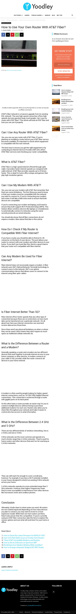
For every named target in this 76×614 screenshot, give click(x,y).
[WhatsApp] (17, 35)
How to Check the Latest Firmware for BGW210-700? (24, 535)
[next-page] (56, 136)
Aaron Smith (6, 30)
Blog (53, 15)
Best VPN (59, 15)
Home (3, 20)
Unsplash (19, 70)
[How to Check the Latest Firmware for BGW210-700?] (56, 119)
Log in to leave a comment (9, 570)
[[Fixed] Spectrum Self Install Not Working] (56, 111)
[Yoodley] (38, 7)
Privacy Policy (58, 612)
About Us (27, 612)
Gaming (27, 15)
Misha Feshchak (10, 70)
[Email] (22, 35)
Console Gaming (36, 15)
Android (47, 15)
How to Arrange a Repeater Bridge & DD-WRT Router (23, 547)
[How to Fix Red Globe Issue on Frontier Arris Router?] (56, 128)
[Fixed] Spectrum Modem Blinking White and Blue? (23, 545)
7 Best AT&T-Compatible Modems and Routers (21, 540)
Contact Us (67, 612)
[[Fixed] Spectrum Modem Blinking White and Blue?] (56, 101)
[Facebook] (3, 35)
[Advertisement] (25, 87)
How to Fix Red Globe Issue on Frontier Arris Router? (23, 538)
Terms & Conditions (37, 612)
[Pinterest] (12, 35)
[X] (8, 35)
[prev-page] (53, 136)
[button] (72, 15)
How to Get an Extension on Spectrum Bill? (20, 543)
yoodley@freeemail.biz (34, 605)
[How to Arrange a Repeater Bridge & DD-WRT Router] (56, 92)
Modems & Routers (12, 20)
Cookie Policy (48, 612)
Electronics (17, 15)
